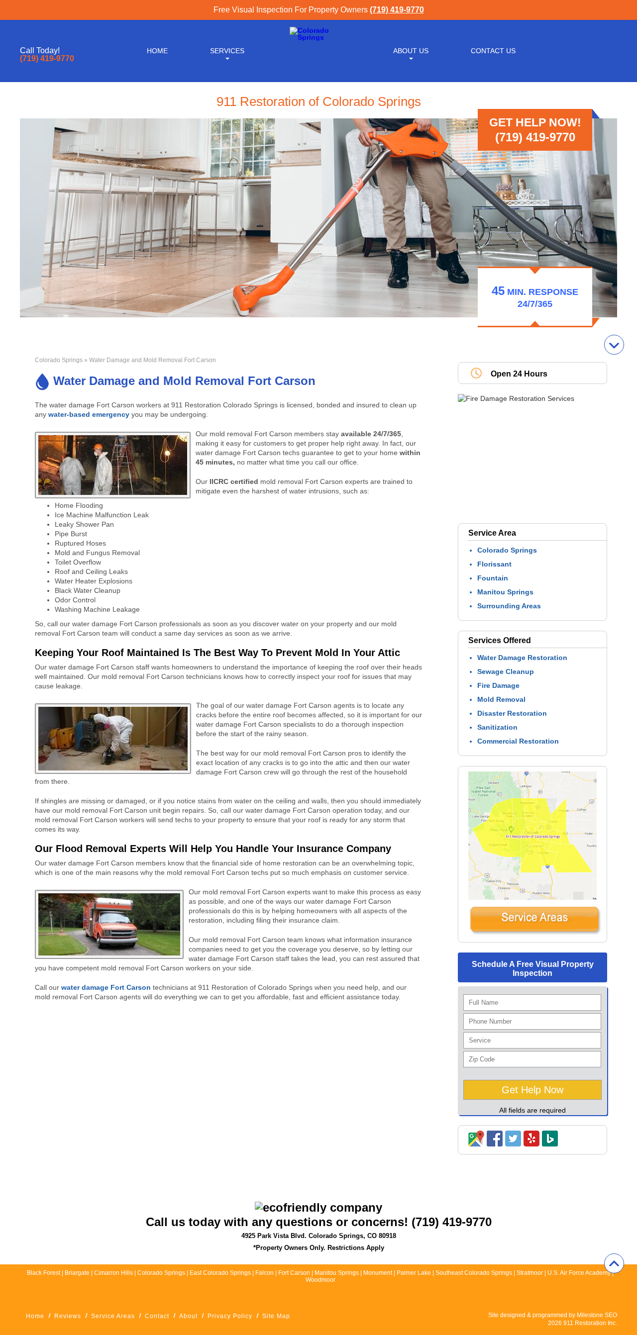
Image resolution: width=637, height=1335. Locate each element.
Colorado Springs (59, 360)
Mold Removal (501, 699)
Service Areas (113, 1316)
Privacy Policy (230, 1316)
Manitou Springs (505, 592)
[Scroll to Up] (614, 1263)
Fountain (492, 578)
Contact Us (493, 51)
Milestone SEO (597, 1315)
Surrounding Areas (509, 606)
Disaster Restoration (512, 713)
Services (227, 51)
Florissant (494, 564)
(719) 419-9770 (397, 9)
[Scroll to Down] (614, 345)
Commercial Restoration (518, 741)
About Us (410, 51)
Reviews (67, 1316)
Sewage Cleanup (505, 671)
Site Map (276, 1316)
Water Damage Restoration (522, 658)
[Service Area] (535, 933)
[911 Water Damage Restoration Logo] (318, 37)
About (188, 1316)
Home (157, 51)
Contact (157, 1316)
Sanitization (497, 727)
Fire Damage (498, 685)
